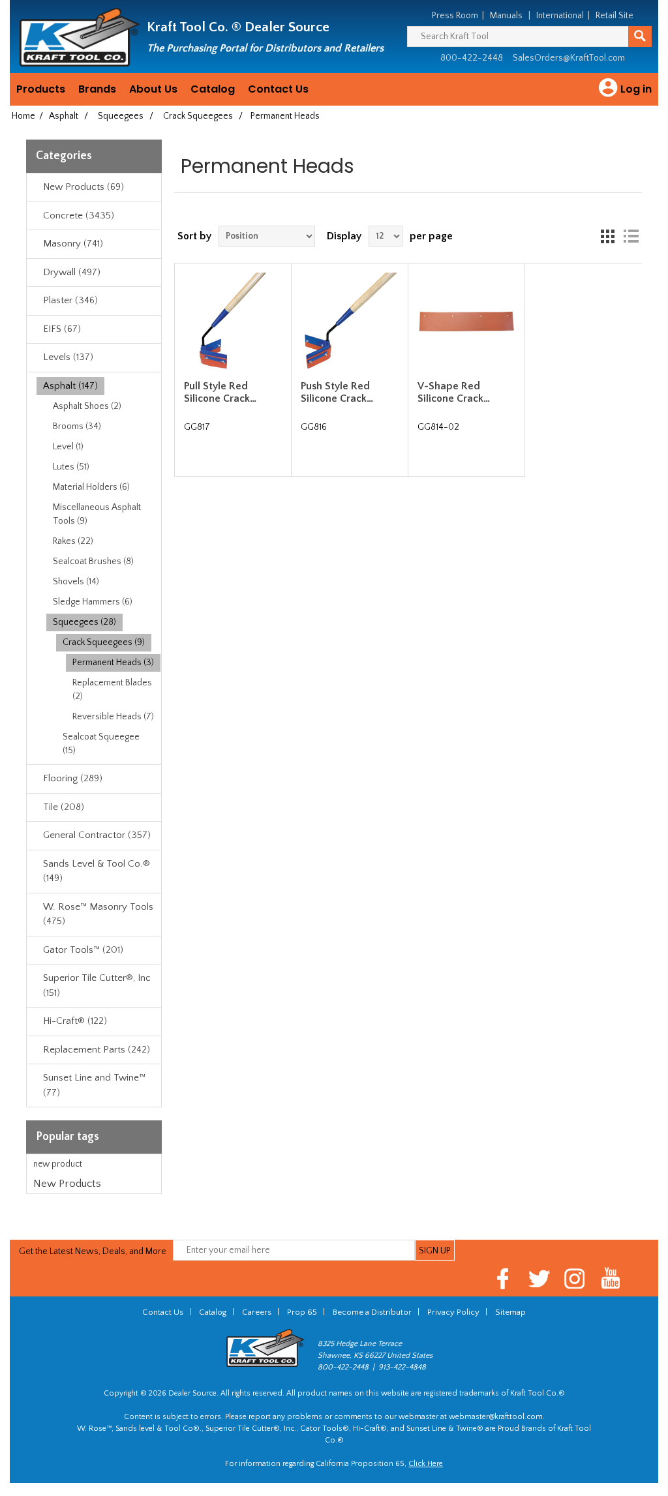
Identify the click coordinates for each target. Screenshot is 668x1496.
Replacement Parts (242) (96, 1049)
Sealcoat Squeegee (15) (101, 744)
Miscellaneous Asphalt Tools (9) (97, 514)
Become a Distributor (372, 1312)
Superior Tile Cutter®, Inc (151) (97, 985)
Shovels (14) (76, 581)
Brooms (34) (77, 426)
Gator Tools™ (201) (83, 949)
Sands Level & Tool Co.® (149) (96, 871)
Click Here (425, 1463)
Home (23, 116)
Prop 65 (302, 1312)
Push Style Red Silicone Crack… (337, 392)
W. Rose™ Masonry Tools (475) (98, 914)
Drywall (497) (71, 272)
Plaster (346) (70, 300)
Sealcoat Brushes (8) (93, 561)
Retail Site (614, 15)
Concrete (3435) (78, 215)
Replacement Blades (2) (112, 690)
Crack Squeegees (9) (104, 642)
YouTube (611, 1278)
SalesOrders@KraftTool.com (569, 58)
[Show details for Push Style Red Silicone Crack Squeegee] (349, 321)
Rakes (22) (73, 541)
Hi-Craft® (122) (75, 1020)
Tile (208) (63, 807)
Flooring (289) (72, 778)
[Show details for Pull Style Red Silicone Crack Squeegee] (232, 321)
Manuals (506, 15)
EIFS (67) (62, 329)
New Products (67, 1183)
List (631, 236)
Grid (607, 236)
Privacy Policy (453, 1312)
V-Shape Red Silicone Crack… (454, 392)
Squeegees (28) (84, 622)
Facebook (503, 1278)
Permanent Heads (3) (113, 662)
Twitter (539, 1278)
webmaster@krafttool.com (496, 1417)
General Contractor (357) (97, 835)
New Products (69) (83, 186)
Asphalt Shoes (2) (87, 406)
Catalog (212, 89)
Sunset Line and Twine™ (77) (94, 1085)
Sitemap (510, 1312)
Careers (256, 1312)
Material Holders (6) (91, 487)
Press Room (455, 15)
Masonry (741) (73, 243)
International (560, 15)
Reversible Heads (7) (113, 716)
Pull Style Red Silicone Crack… (220, 392)
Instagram (575, 1278)
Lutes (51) (71, 467)
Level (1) (68, 446)
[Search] (640, 36)
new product (57, 1164)
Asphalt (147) (70, 385)
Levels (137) (68, 357)
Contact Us (278, 89)
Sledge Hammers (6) (92, 602)
